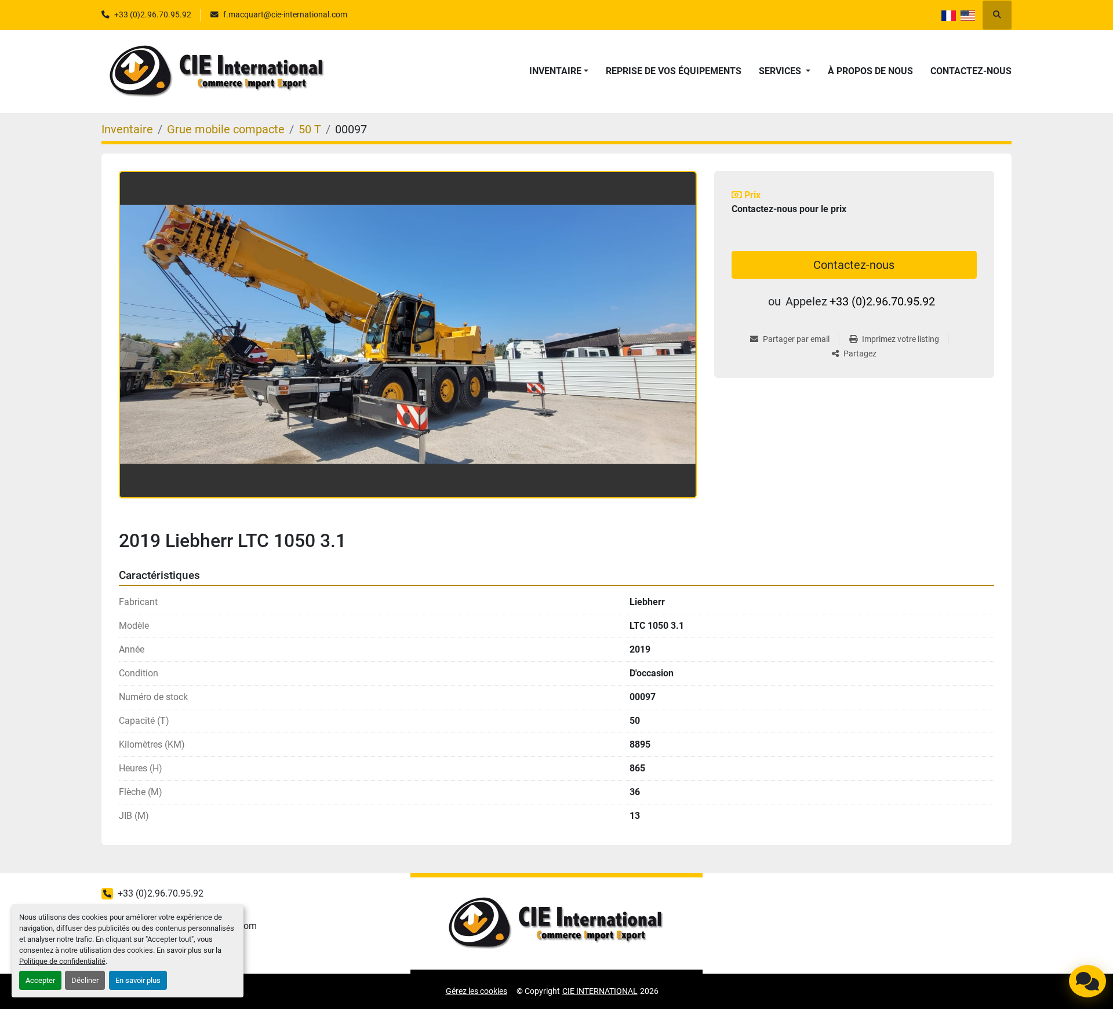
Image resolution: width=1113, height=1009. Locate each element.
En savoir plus (138, 980)
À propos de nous (870, 71)
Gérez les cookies (476, 991)
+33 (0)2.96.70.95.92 (152, 14)
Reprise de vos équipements (673, 71)
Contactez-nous (971, 71)
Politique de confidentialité (62, 961)
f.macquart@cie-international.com (285, 14)
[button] (558, 71)
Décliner (85, 980)
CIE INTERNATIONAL (600, 991)
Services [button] (781, 71)
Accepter (40, 980)
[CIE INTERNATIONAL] (556, 923)
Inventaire (555, 71)
